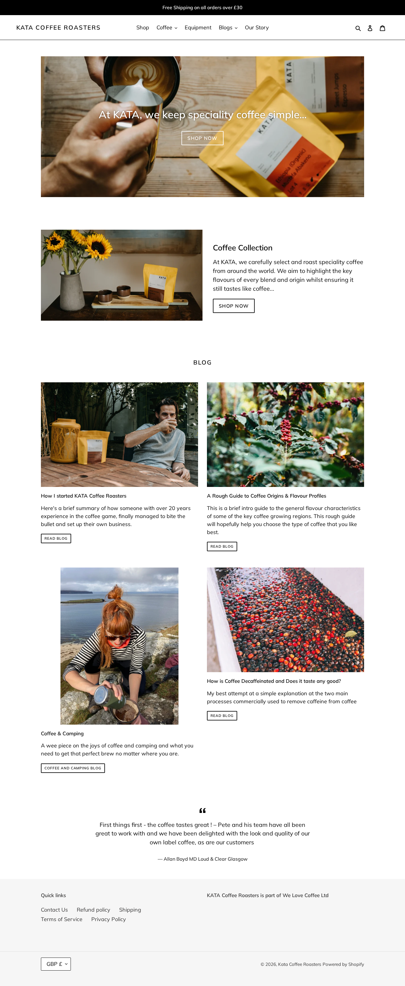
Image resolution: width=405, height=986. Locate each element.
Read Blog (56, 538)
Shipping (130, 909)
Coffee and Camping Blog (72, 768)
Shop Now (202, 138)
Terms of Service (61, 919)
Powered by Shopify (343, 964)
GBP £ (54, 964)
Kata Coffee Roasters (58, 27)
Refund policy (93, 909)
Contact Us (54, 909)
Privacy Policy (108, 919)
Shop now (234, 306)
